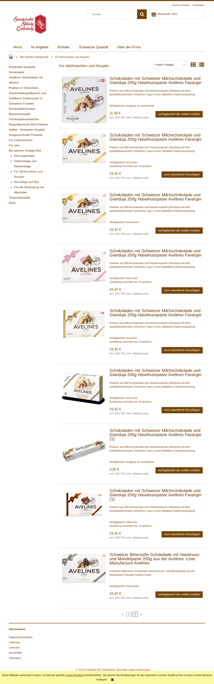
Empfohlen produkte (22, 67)
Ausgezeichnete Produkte (26, 135)
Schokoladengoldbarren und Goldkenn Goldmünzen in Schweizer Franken (27, 98)
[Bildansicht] (193, 65)
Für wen (14, 145)
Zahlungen (15, 658)
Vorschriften (15, 652)
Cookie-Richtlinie (74, 675)
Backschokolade (19, 114)
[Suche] (142, 14)
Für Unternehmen (20, 140)
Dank (12, 202)
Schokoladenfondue (22, 108)
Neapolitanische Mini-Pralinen (28, 124)
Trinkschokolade (19, 197)
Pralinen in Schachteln (23, 87)
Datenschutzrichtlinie (21, 637)
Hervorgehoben (24, 155)
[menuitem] (18, 47)
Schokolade (16, 72)
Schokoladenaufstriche (24, 119)
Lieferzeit (14, 647)
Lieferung (14, 642)
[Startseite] (30, 24)
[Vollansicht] (201, 65)
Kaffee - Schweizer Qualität (27, 129)
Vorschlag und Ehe (26, 182)
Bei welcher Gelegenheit (25, 150)
